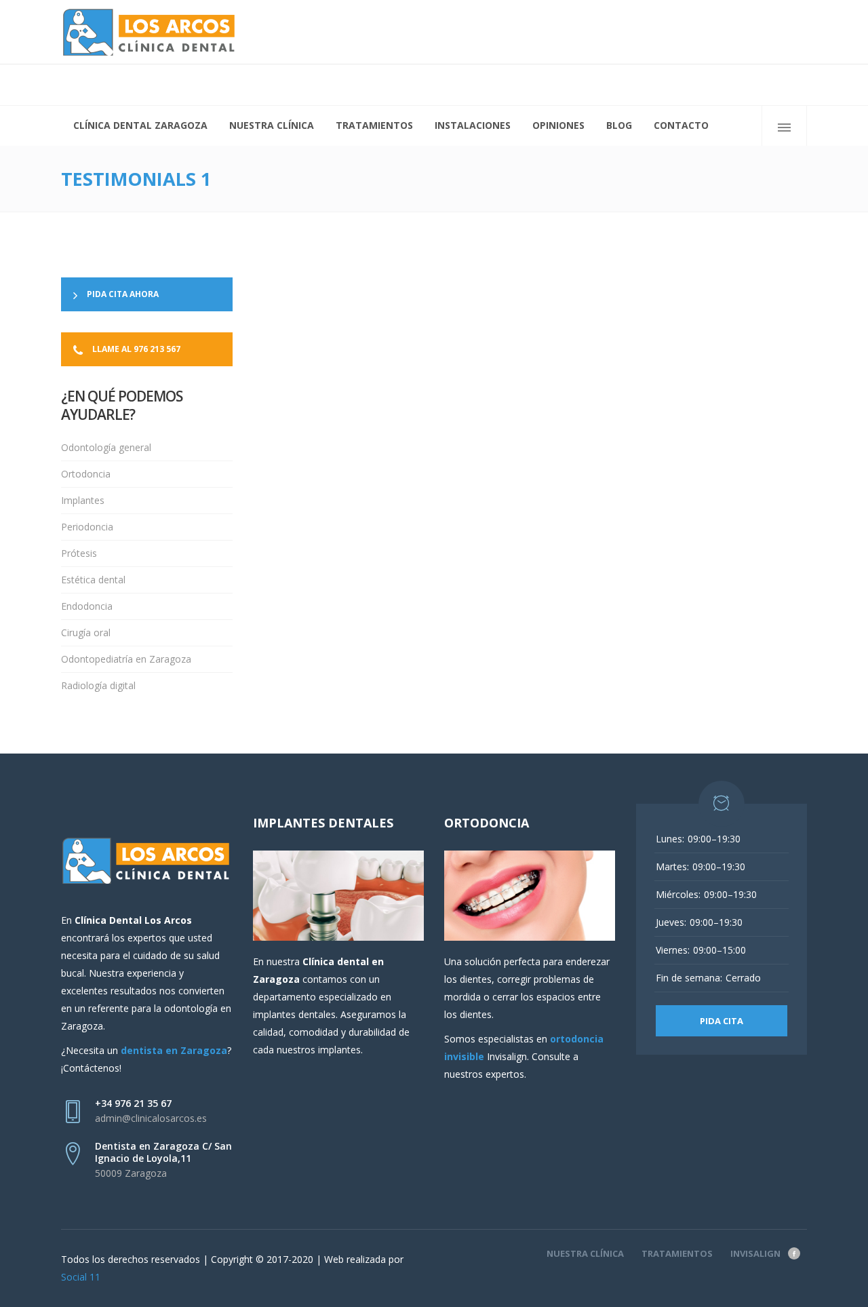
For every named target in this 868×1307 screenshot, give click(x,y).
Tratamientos (677, 1253)
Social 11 (80, 1276)
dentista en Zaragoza (174, 1050)
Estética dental (93, 579)
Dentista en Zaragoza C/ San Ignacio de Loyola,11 (163, 1152)
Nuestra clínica (585, 1253)
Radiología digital (98, 685)
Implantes (82, 500)
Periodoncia (87, 526)
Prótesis (79, 553)
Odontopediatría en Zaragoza (126, 658)
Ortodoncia (86, 473)
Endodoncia (87, 606)
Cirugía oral (86, 632)
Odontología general (106, 447)
